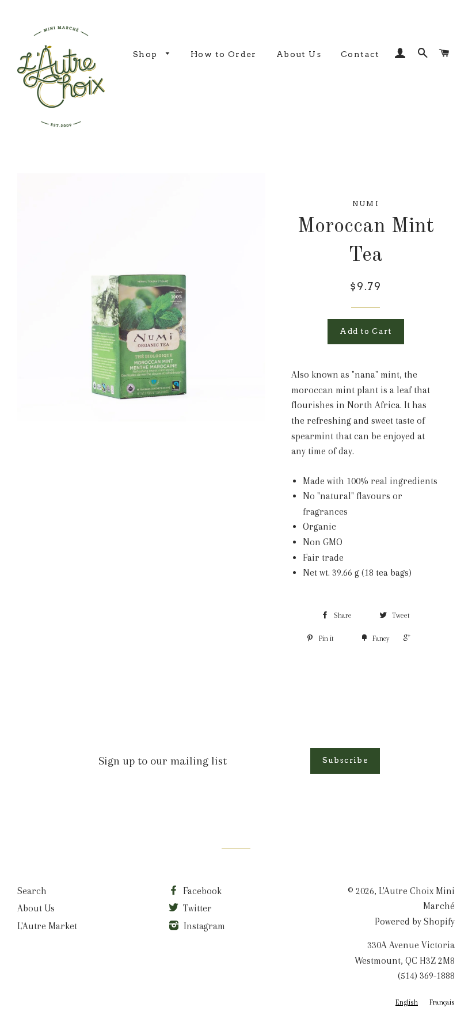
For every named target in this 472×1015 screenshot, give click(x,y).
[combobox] (407, 1002)
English (406, 1002)
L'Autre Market (47, 926)
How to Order (224, 54)
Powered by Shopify (415, 921)
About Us (298, 54)
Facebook (201, 890)
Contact (360, 54)
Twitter (196, 908)
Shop (146, 54)
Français (442, 1002)
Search (32, 890)
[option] (442, 1002)
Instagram (203, 926)
